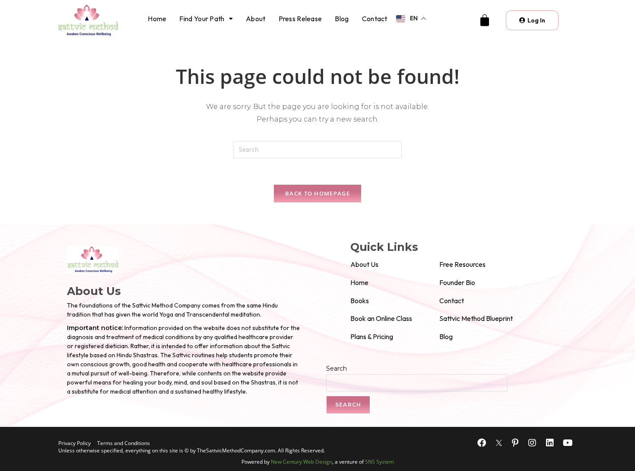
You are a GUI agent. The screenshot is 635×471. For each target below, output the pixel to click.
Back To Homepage (317, 193)
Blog (342, 18)
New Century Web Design (301, 461)
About (256, 18)
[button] (206, 19)
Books (359, 300)
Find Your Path (201, 18)
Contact (374, 18)
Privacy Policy (74, 443)
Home (157, 18)
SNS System (379, 461)
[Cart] (484, 20)
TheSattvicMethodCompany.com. (236, 450)
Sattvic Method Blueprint (476, 318)
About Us (364, 264)
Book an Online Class (381, 318)
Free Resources (462, 264)
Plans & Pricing (371, 336)
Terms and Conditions (123, 443)
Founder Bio (457, 282)
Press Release (300, 18)
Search (336, 368)
